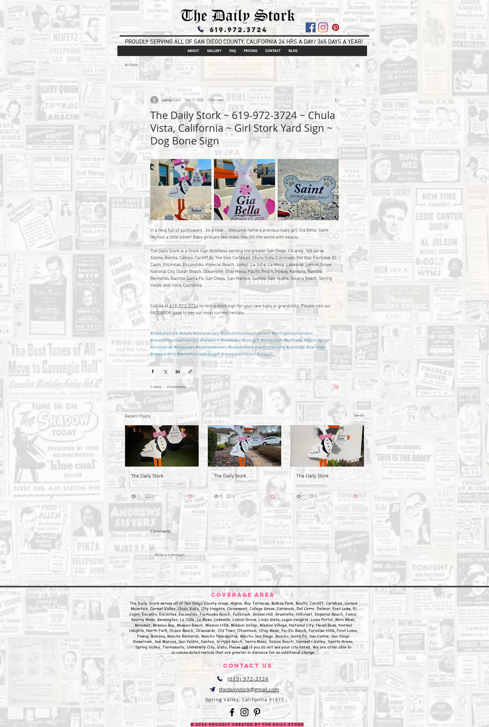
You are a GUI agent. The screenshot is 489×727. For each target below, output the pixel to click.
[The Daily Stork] (162, 446)
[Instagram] (323, 27)
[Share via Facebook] (152, 371)
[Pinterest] (336, 27)
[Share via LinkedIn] (177, 371)
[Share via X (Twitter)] (165, 371)
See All (359, 416)
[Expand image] (180, 189)
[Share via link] (190, 371)
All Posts (131, 65)
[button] (357, 65)
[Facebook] (311, 27)
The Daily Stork (147, 476)
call (245, 647)
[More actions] (336, 100)
